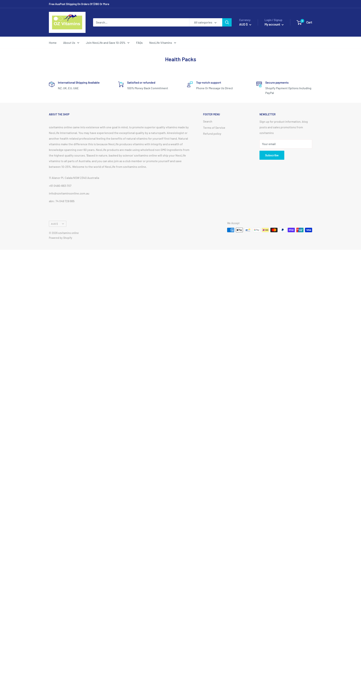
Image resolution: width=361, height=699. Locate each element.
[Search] (227, 22)
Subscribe (272, 155)
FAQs (139, 42)
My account (273, 24)
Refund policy (212, 133)
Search (207, 121)
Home (53, 42)
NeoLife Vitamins (160, 42)
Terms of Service (214, 127)
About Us (69, 42)
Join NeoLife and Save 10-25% (105, 42)
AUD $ (54, 223)
